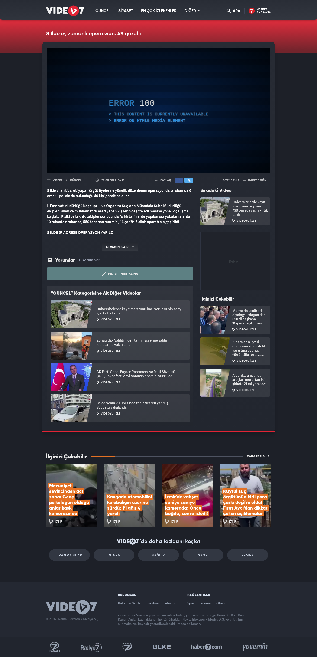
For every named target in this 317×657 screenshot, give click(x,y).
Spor (203, 555)
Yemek (248, 555)
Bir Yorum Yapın (122, 274)
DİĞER (190, 11)
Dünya (114, 555)
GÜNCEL (102, 11)
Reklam (153, 603)
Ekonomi (205, 603)
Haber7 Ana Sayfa (260, 11)
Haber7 (206, 647)
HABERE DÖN (256, 180)
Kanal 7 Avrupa (127, 647)
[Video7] (65, 10)
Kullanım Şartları (130, 603)
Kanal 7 (54, 647)
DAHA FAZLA (256, 456)
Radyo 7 (91, 647)
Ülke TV (162, 647)
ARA (236, 11)
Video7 (57, 180)
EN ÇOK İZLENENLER (158, 11)
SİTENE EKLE (230, 180)
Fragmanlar (69, 555)
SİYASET (125, 11)
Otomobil (223, 603)
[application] (158, 110)
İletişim (169, 603)
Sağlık (158, 555)
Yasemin (255, 647)
